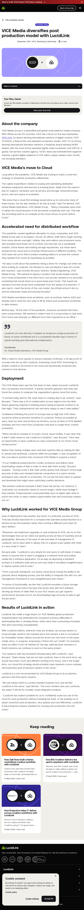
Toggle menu (80, 8)
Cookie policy (11, 892)
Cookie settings (32, 899)
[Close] (55, 875)
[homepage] (3, 8)
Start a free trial (67, 8)
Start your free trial (42, 110)
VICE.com (7, 137)
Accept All (48, 899)
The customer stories (14, 20)
